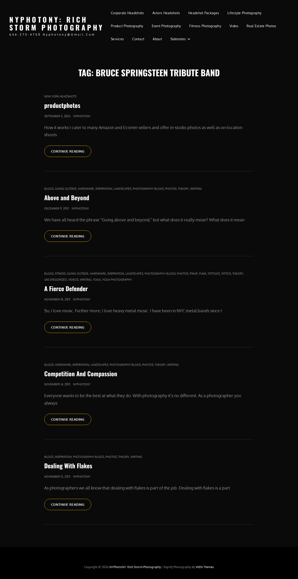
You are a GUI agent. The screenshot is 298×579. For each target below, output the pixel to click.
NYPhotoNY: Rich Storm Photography (56, 23)
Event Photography (166, 26)
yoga (97, 279)
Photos (170, 188)
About (157, 39)
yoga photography (117, 279)
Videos (73, 279)
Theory (183, 188)
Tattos (226, 273)
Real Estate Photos (261, 26)
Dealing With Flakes (68, 465)
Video (234, 26)
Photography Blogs (148, 188)
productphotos (62, 105)
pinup (194, 273)
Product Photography (127, 26)
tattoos (214, 273)
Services (117, 39)
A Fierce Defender (66, 288)
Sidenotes (178, 39)
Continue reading (71, 151)
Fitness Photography (205, 26)
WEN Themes (205, 567)
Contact (138, 39)
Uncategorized (55, 279)
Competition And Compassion (80, 373)
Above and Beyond (66, 197)
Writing (196, 188)
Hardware (86, 188)
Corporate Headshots (127, 13)
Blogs (49, 188)
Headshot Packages (203, 13)
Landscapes (122, 188)
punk (202, 273)
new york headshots (60, 96)
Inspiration (103, 188)
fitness (60, 273)
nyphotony (82, 116)
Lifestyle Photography (244, 13)
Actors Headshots (166, 13)
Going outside (66, 188)
